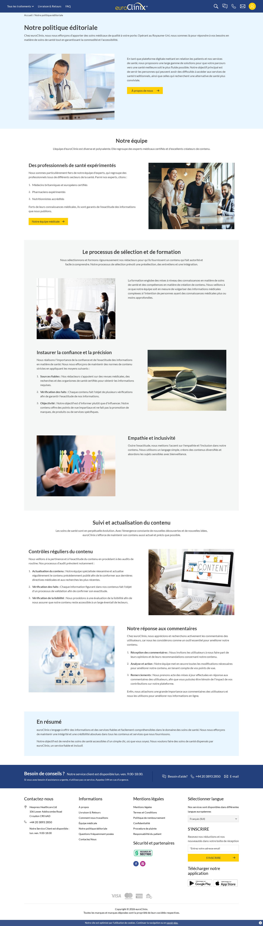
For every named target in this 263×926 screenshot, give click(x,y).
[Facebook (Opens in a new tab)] (136, 863)
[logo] (131, 6)
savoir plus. (172, 922)
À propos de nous (142, 90)
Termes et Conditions (145, 812)
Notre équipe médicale (46, 221)
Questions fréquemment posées (96, 833)
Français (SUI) (197, 818)
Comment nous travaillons (93, 817)
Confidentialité (141, 823)
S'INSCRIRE (213, 857)
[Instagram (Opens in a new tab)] (142, 863)
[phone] (234, 6)
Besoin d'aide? (177, 776)
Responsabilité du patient (147, 833)
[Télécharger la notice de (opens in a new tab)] (200, 883)
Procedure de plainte (145, 828)
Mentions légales (142, 807)
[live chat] (224, 6)
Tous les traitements (19, 6)
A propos (84, 807)
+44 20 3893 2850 (41, 822)
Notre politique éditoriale (93, 828)
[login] (252, 6)
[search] (216, 6)
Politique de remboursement (149, 817)
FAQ (68, 6)
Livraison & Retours (49, 6)
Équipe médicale (88, 823)
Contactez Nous (87, 839)
